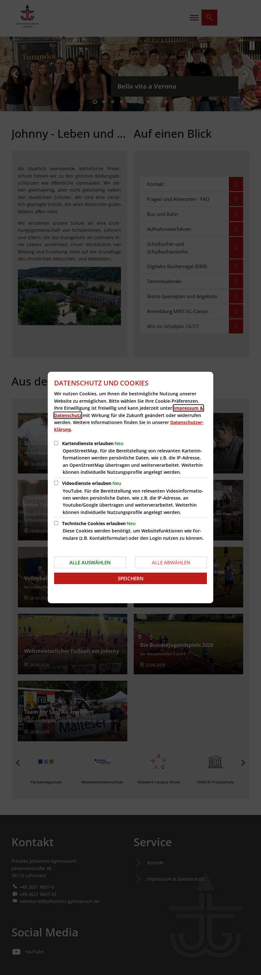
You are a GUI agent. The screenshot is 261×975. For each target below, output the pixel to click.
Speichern (131, 578)
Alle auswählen (90, 562)
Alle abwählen (171, 562)
